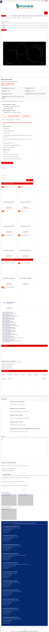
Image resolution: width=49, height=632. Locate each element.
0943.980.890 (7, 320)
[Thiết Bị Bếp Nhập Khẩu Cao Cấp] (24, 6)
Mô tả (3, 119)
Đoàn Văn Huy (3, 486)
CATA (33, 88)
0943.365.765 (7, 314)
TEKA (37, 631)
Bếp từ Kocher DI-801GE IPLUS (25, 250)
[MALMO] (37, 374)
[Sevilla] (17, 374)
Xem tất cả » (45, 369)
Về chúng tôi (35, 0)
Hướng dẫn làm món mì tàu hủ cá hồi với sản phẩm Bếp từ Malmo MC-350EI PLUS (25, 428)
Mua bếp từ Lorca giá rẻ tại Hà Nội (6, 366)
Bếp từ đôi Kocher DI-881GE (9, 250)
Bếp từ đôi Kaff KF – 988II (25, 226)
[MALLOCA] (4, 378)
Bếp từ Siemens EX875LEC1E (25, 202)
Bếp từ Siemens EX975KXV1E (9, 202)
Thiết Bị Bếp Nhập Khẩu (24, 631)
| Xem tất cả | (24, 435)
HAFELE (30, 631)
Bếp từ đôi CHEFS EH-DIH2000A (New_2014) (9, 303)
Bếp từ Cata (19, 17)
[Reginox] (45, 374)
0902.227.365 (10, 108)
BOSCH (34, 631)
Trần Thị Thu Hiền (4, 482)
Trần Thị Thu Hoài (4, 478)
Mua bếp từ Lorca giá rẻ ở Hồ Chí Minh (15, 15)
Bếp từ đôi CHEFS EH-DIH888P (25, 278)
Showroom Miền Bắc (8, 523)
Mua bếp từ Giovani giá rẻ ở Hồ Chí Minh (31, 15)
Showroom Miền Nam (30, 523)
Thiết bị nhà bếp (9, 17)
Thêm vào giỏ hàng (13, 116)
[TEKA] (4, 374)
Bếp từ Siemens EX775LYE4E (9, 226)
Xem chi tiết (9, 386)
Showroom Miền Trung (19, 523)
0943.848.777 (7, 323)
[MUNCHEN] (30, 374)
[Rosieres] (24, 374)
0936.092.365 (7, 317)
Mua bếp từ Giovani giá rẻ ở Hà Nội (16, 421)
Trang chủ (3, 17)
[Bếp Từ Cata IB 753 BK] (24, 54)
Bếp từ (15, 17)
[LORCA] (11, 378)
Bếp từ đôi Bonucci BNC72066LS (9, 278)
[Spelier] (11, 374)
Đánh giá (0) (17, 119)
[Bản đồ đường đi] (6, 532)
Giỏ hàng (42, 0)
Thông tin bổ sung (10, 119)
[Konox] (45, 378)
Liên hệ (39, 0)
